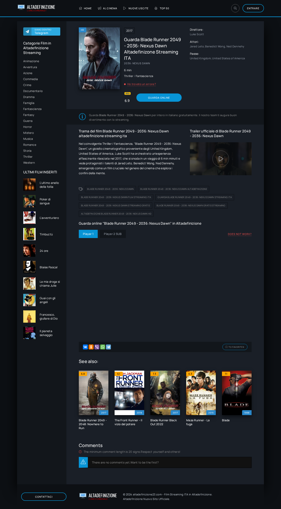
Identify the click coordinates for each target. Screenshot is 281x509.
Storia (27, 151)
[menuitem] (41, 61)
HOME (88, 8)
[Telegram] (108, 346)
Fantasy (28, 115)
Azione (28, 73)
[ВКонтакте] (85, 346)
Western (29, 163)
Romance (29, 145)
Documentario (33, 91)
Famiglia (28, 103)
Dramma (29, 97)
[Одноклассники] (91, 346)
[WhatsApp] (102, 346)
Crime (27, 85)
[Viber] (96, 346)
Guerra (28, 121)
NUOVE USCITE (139, 8)
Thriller (28, 157)
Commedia (30, 79)
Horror (27, 127)
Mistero (28, 133)
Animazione (31, 61)
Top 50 (164, 8)
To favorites (236, 347)
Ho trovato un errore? (141, 84)
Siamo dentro (43, 31)
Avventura (30, 67)
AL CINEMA (110, 8)
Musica (28, 139)
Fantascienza (32, 109)
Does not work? (240, 234)
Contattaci (44, 496)
